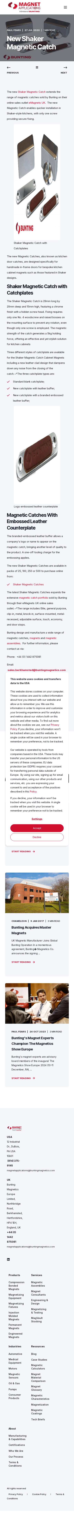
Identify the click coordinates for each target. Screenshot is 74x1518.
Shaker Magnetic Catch (32, 91)
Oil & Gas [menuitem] (14, 1383)
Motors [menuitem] (13, 1368)
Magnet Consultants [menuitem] (38, 1293)
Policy (33, 791)
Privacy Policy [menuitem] (16, 1494)
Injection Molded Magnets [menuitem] (14, 1316)
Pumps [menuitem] (13, 1389)
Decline (37, 836)
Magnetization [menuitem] (40, 1404)
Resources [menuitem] (38, 1346)
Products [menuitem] (14, 1275)
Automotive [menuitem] (15, 1353)
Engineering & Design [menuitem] (39, 1302)
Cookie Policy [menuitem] (39, 1494)
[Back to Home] (24, 11)
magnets (35, 638)
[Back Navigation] (37, 68)
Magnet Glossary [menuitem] (36, 1388)
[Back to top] (69, 1513)
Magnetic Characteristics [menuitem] (40, 1397)
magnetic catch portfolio (33, 597)
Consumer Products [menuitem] (15, 1396)
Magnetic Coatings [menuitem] (37, 1412)
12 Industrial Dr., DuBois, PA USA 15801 (13, 1148)
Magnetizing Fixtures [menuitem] (16, 1305)
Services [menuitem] (36, 1275)
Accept (37, 827)
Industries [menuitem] (15, 1346)
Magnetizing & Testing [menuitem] (38, 1311)
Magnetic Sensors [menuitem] (14, 1376)
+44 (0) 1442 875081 (11, 1237)
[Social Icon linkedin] (8, 1259)
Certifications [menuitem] (17, 1444)
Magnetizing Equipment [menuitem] (16, 1296)
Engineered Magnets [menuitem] (15, 1335)
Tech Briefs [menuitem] (38, 1419)
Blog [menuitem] (33, 1353)
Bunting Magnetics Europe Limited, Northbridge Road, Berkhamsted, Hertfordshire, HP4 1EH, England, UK (15, 1206)
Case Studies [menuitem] (39, 1359)
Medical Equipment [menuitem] (15, 1361)
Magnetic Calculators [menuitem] (38, 1367)
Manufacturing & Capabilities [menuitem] (18, 1437)
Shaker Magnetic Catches (28, 584)
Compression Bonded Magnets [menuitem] (16, 1285)
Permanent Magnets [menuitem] (15, 1326)
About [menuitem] (12, 1428)
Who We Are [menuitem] (16, 1450)
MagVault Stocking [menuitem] (37, 1320)
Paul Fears (14, 30)
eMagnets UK (37, 102)
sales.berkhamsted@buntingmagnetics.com (37, 670)
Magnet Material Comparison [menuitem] (38, 1377)
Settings (37, 818)
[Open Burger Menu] (65, 7)
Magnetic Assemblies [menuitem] (38, 1284)
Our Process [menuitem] (16, 1456)
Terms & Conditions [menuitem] (15, 1464)
